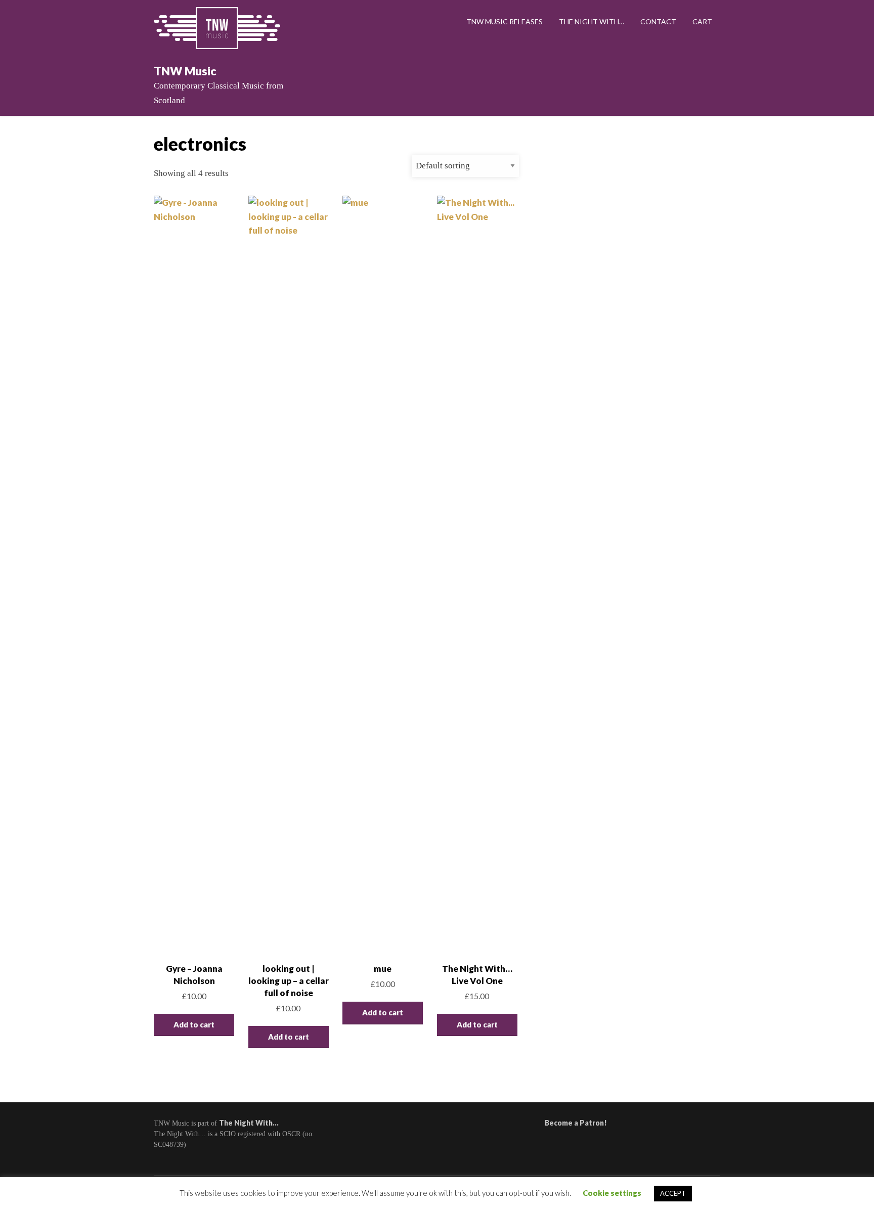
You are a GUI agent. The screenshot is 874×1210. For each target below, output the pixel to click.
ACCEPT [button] (673, 1193)
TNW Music (185, 71)
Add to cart (193, 1024)
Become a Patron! (576, 1122)
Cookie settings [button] (612, 1192)
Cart (702, 21)
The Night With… (591, 21)
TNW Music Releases (504, 21)
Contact (658, 21)
